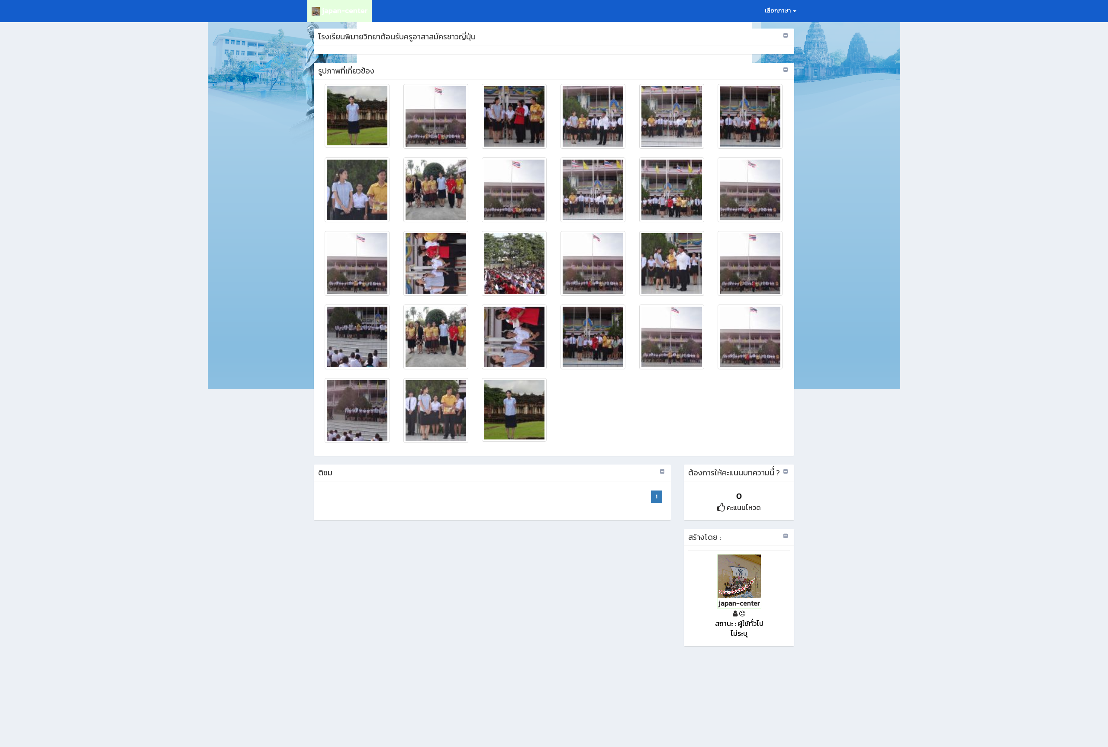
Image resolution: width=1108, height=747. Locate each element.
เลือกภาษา (778, 10)
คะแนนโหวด (743, 507)
